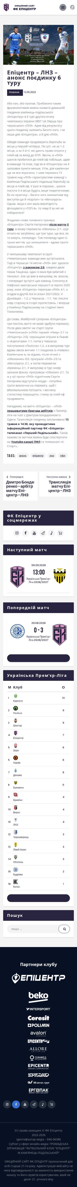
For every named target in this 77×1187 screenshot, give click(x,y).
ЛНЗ (52, 455)
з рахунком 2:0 (33, 267)
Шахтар (17, 725)
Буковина (18, 787)
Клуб (18, 687)
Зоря (16, 750)
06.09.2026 (38, 565)
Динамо (17, 775)
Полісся (17, 713)
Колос (16, 886)
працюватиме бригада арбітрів (30, 411)
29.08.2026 (38, 623)
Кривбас (18, 800)
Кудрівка (18, 874)
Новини (14, 92)
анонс (22, 455)
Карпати (18, 701)
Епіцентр (38, 455)
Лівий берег (19, 849)
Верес (16, 812)
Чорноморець (21, 837)
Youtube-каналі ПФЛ (25, 442)
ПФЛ (62, 455)
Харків (16, 762)
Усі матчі (38, 658)
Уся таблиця (38, 898)
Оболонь (18, 862)
